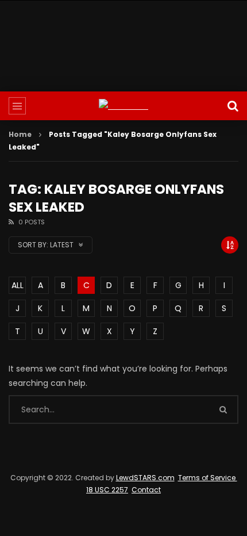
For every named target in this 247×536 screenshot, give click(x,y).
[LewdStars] (123, 106)
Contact (146, 490)
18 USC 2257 (107, 490)
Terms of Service (207, 478)
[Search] (232, 105)
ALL (17, 285)
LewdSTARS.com (145, 478)
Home (20, 134)
